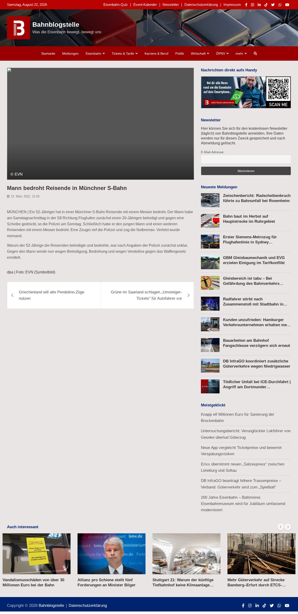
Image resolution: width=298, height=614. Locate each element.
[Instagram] (252, 5)
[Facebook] (246, 5)
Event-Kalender (145, 5)
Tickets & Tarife (123, 53)
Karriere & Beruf (156, 53)
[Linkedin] (259, 5)
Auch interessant (22, 527)
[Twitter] (273, 5)
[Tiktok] (266, 5)
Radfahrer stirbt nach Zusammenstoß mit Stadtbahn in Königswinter (253, 304)
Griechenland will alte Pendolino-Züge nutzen (51, 295)
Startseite (48, 53)
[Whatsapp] (280, 5)
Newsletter (171, 5)
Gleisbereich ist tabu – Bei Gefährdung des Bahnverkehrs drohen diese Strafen (251, 283)
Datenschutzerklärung (201, 5)
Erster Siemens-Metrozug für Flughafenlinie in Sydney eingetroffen (250, 242)
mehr (239, 53)
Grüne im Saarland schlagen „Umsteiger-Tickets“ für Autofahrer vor (146, 295)
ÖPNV (220, 53)
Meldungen (70, 53)
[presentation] (281, 527)
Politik (179, 53)
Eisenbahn (93, 53)
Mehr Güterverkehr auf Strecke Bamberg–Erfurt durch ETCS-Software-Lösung (255, 585)
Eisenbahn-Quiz (115, 5)
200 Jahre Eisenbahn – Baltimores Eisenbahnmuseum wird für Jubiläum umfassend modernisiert (243, 503)
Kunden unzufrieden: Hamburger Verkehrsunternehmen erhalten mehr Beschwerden (257, 325)
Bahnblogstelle (55, 24)
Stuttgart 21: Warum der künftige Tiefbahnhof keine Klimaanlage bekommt (182, 585)
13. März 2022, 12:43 (25, 196)
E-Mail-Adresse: (212, 152)
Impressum (232, 5)
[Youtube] (287, 5)
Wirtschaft (198, 53)
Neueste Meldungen (219, 187)
